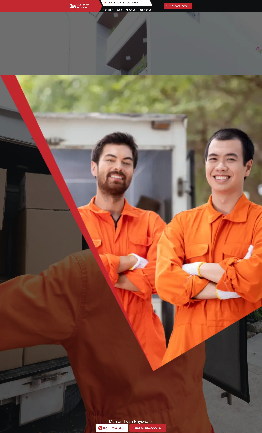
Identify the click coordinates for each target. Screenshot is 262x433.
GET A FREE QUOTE (148, 427)
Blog (119, 10)
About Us (130, 10)
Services (108, 10)
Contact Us (145, 10)
